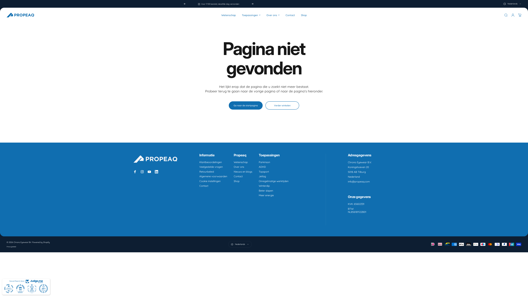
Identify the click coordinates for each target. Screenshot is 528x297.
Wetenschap (241, 162)
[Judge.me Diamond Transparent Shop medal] (8, 288)
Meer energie (266, 195)
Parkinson (264, 162)
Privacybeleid (11, 247)
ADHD (262, 166)
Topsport (264, 171)
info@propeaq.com (359, 181)
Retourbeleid (206, 171)
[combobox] (512, 4)
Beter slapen (266, 190)
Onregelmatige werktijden (273, 181)
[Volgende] (252, 4)
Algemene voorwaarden (213, 176)
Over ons (239, 166)
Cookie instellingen (210, 181)
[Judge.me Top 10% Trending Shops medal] (43, 288)
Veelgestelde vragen (211, 166)
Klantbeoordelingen (210, 162)
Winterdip (264, 185)
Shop (237, 181)
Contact (203, 185)
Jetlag (262, 176)
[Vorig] (185, 4)
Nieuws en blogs (243, 171)
